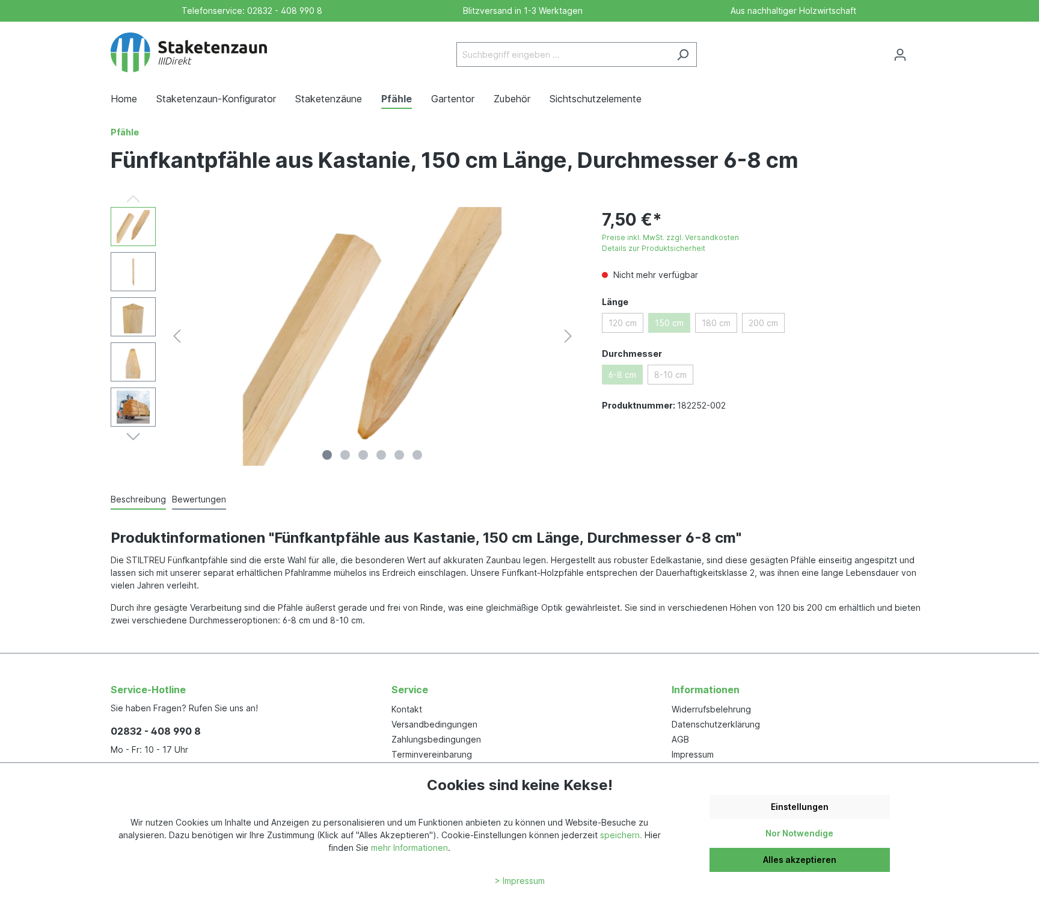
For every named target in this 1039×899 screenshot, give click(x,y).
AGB (680, 739)
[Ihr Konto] (900, 54)
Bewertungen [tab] (199, 499)
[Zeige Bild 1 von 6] (327, 455)
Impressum (693, 754)
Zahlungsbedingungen (436, 739)
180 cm (716, 323)
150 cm (669, 323)
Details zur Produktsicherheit (653, 248)
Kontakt (406, 709)
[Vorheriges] (177, 336)
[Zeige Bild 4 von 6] (381, 455)
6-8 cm (622, 374)
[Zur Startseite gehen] (189, 52)
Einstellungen (800, 807)
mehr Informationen (409, 847)
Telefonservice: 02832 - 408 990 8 (249, 10)
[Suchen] (683, 54)
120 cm (622, 323)
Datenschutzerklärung (716, 724)
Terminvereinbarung (431, 754)
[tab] (138, 500)
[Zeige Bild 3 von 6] (363, 455)
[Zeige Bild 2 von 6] (345, 455)
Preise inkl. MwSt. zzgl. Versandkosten (670, 237)
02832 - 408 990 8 (156, 731)
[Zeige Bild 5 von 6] (399, 455)
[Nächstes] (568, 336)
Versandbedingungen (434, 724)
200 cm (763, 323)
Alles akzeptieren (799, 859)
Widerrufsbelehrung (711, 709)
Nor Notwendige (799, 833)
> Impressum (520, 881)
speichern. (621, 835)
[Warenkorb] (921, 50)
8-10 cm (670, 374)
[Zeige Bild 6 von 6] (417, 455)
